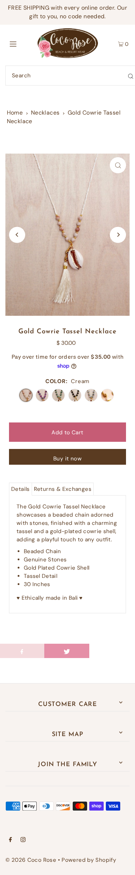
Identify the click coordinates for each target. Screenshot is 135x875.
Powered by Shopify (89, 860)
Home (15, 112)
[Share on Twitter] (66, 651)
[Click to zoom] (118, 165)
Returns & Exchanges (62, 489)
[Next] (118, 235)
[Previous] (17, 235)
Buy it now (67, 458)
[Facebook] (10, 840)
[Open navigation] (21, 43)
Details (20, 489)
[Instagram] (23, 840)
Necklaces (45, 112)
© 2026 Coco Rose (30, 860)
